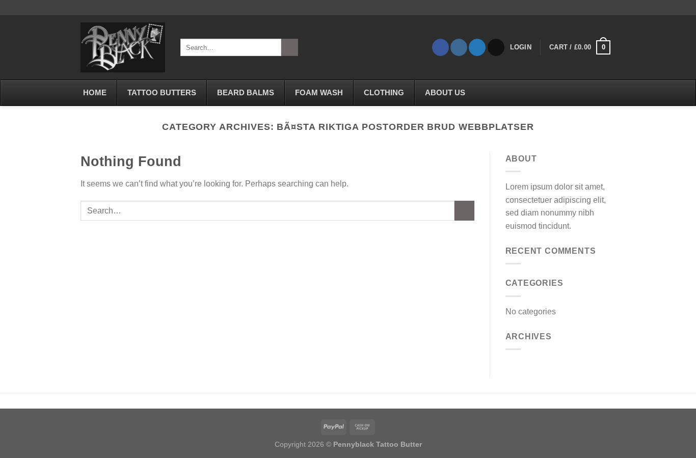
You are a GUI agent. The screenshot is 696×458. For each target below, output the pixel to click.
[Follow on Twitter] (477, 47)
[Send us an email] (496, 47)
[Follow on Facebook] (440, 47)
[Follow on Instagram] (458, 47)
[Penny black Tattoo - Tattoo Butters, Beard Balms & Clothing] (123, 47)
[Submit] (289, 47)
